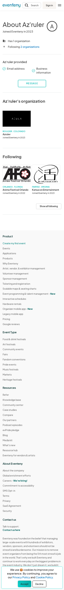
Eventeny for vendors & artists (19, 455)
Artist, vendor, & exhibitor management (24, 268)
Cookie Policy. (45, 577)
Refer (6, 394)
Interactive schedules (14, 298)
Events (6, 248)
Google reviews (11, 324)
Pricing (6, 319)
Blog (5, 435)
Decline (39, 583)
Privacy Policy (21, 577)
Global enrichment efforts (17, 475)
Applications (9, 253)
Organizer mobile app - (18, 308)
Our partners (9, 420)
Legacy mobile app (13, 313)
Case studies (10, 409)
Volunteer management (16, 273)
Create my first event (14, 243)
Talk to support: (11, 528)
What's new (9, 445)
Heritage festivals (12, 379)
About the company (13, 470)
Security (7, 510)
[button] (31, 5)
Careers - (15, 480)
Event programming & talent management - (29, 293)
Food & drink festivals (14, 339)
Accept (25, 583)
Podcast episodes (12, 424)
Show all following (49, 206)
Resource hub (10, 450)
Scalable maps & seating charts (19, 288)
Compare (8, 414)
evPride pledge (11, 430)
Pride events (9, 364)
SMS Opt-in (9, 490)
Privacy (7, 500)
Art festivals (9, 344)
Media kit (7, 440)
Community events (13, 349)
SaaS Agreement (12, 505)
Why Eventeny (10, 263)
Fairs (5, 354)
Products (8, 258)
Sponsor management (15, 278)
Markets (7, 374)
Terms (6, 495)
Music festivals (10, 369)
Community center (13, 404)
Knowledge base (12, 399)
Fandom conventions (14, 359)
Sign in (49, 5)
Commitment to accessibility (18, 485)
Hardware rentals (12, 303)
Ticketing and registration (16, 283)
